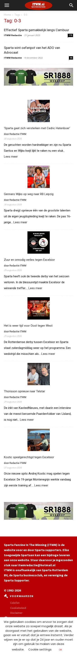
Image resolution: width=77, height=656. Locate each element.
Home (7, 14)
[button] (71, 5)
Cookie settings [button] (40, 649)
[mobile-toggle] (6, 5)
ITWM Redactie (13, 35)
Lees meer (11, 157)
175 (70, 35)
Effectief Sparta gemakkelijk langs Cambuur (36, 30)
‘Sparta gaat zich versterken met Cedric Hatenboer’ (37, 128)
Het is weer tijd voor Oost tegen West (28, 325)
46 (71, 57)
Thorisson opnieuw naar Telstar (24, 391)
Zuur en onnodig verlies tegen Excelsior (29, 260)
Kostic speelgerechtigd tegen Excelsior (29, 457)
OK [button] (60, 649)
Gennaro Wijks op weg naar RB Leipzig (29, 194)
